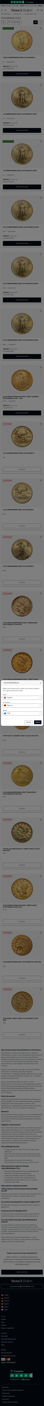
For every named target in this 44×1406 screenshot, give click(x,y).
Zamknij (28, 722)
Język (4, 694)
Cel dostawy (6, 702)
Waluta (5, 710)
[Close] (40, 683)
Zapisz (37, 722)
